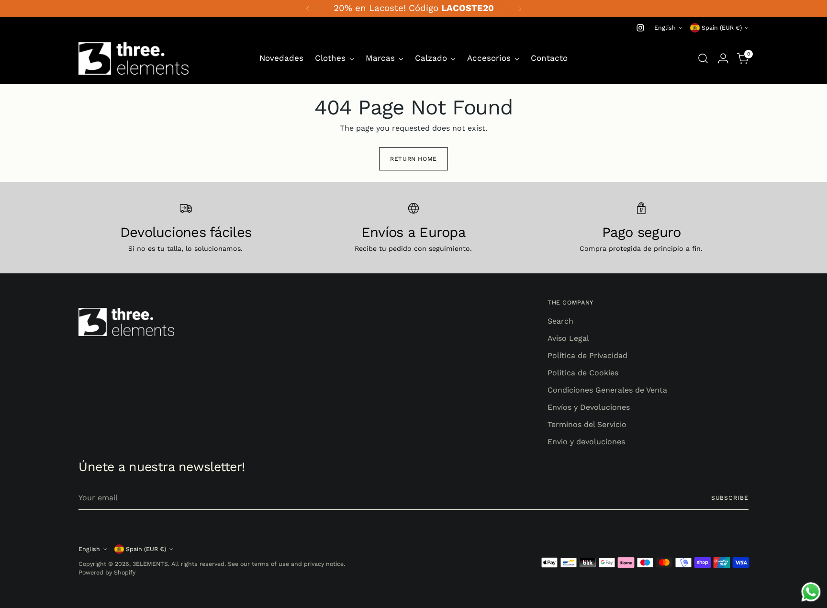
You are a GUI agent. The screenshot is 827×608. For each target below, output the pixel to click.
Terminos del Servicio (587, 424)
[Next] (519, 8)
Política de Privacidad (587, 355)
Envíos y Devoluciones (589, 407)
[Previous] (307, 8)
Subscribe (730, 497)
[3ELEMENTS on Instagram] (640, 27)
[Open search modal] (703, 58)
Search (560, 321)
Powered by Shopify (106, 572)
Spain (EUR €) (722, 27)
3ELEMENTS (150, 563)
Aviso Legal (568, 338)
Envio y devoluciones (586, 441)
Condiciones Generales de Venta (607, 389)
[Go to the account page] (723, 58)
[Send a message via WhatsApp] (811, 592)
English (665, 27)
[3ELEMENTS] (133, 58)
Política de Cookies (583, 372)
